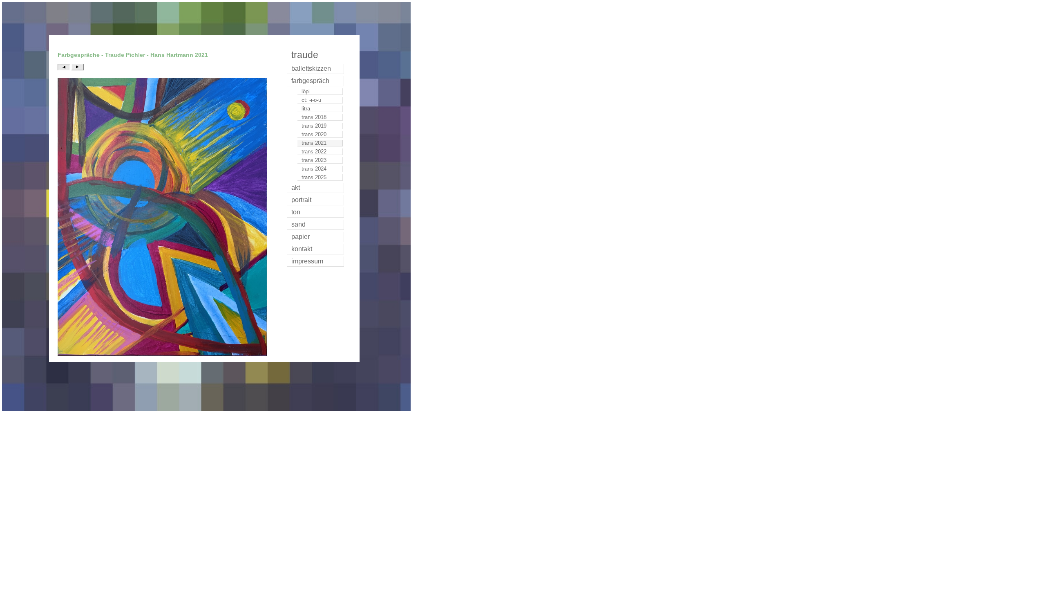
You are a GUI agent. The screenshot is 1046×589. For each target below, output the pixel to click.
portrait (301, 199)
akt (295, 187)
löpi (306, 91)
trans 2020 (314, 134)
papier (300, 236)
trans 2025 (314, 177)
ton (295, 212)
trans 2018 (314, 117)
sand (298, 224)
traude (304, 54)
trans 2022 (314, 151)
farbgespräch (310, 80)
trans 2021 (314, 143)
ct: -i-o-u (311, 100)
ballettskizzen (311, 68)
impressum (307, 261)
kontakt (301, 248)
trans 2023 (314, 160)
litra (306, 109)
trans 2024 (314, 169)
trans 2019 (314, 126)
